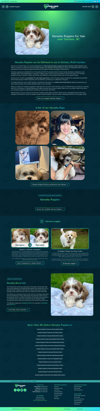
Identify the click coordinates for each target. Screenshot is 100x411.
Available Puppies (14, 6)
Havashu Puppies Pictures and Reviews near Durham (49, 184)
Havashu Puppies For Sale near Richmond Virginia (50, 352)
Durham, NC (28, 381)
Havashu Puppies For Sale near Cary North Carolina (50, 332)
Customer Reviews (58, 391)
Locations (21, 381)
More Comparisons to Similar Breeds (29, 263)
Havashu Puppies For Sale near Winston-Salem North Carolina (50, 345)
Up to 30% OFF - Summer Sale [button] (9, 1)
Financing (56, 386)
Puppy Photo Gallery (58, 393)
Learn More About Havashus (17, 309)
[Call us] (93, 6)
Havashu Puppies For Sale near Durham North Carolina (50, 329)
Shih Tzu (12, 304)
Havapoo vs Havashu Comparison (30, 249)
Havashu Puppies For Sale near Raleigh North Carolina (50, 335)
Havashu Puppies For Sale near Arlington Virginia (50, 371)
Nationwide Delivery (58, 388)
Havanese (44, 303)
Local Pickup (56, 390)
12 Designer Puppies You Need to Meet (70, 251)
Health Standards (77, 402)
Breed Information (78, 386)
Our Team (56, 396)
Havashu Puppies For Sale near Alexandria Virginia (50, 368)
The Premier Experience (60, 385)
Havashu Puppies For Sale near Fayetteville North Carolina (50, 342)
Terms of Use (67, 409)
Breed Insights (77, 388)
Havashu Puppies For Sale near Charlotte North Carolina (50, 348)
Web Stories (56, 398)
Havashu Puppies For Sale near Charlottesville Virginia (50, 355)
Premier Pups (14, 381)
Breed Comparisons (78, 390)
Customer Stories (58, 395)
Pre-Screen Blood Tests (79, 399)
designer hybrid (27, 303)
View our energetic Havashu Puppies (49, 98)
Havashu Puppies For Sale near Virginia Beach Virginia (50, 365)
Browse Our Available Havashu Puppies (49, 209)
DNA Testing (76, 404)
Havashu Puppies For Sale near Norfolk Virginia (50, 361)
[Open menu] (3, 6)
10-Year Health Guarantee (79, 395)
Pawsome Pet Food (78, 400)
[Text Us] (96, 6)
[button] (93, 1)
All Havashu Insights (69, 263)
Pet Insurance (77, 397)
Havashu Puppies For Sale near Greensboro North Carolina (50, 339)
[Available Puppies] (7, 6)
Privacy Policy (80, 409)
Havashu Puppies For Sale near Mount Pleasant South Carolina (50, 375)
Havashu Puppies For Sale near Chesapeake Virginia (50, 358)
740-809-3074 (86, 6)
